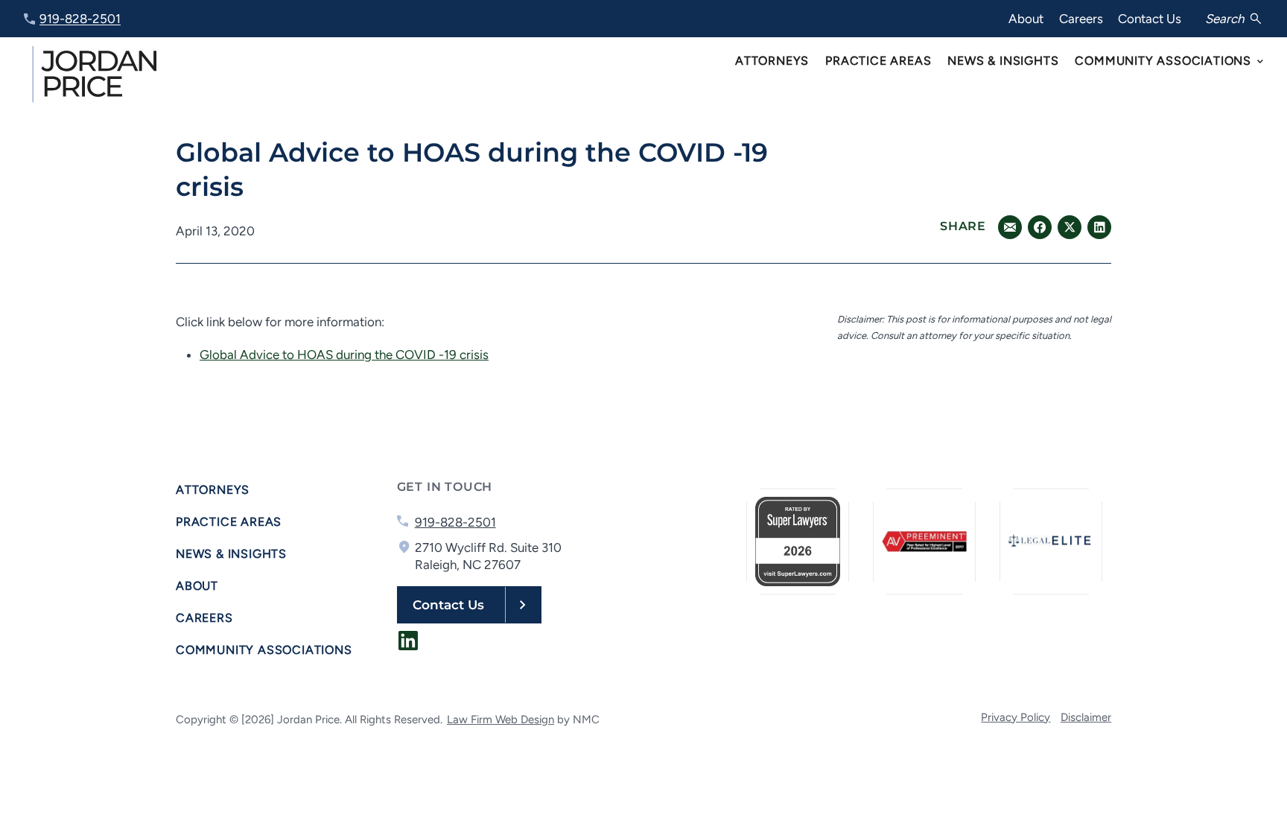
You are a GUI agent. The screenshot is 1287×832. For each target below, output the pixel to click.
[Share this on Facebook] (1040, 227)
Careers (1081, 18)
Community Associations (264, 650)
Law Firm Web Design (500, 719)
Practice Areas (229, 522)
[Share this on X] (1069, 227)
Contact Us (1149, 18)
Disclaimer (1086, 717)
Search (1224, 18)
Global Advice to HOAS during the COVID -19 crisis (344, 354)
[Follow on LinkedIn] (408, 640)
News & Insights (231, 554)
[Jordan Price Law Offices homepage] (96, 74)
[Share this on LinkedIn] (1010, 227)
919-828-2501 (80, 18)
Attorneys (213, 490)
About (1025, 18)
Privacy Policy (1015, 717)
